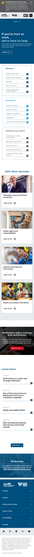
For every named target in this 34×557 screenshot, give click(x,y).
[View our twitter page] (23, 531)
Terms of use (7, 511)
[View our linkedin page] (16, 531)
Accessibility (6, 518)
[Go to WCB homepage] (5, 15)
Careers (5, 498)
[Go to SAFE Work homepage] (14, 15)
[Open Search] (30, 15)
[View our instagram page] (10, 531)
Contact (5, 491)
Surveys (5, 524)
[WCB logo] (9, 485)
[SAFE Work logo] (22, 485)
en (25, 15)
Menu (16, 21)
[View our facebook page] (4, 531)
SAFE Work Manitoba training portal (16, 469)
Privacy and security (9, 504)
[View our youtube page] (29, 531)
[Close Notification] (31, 2)
